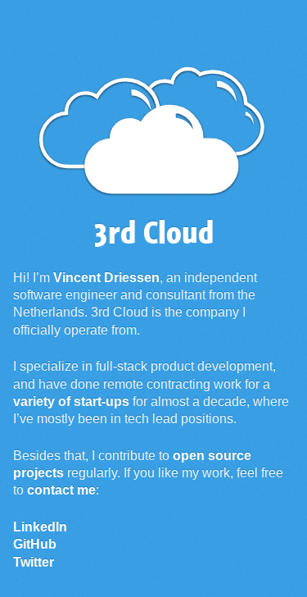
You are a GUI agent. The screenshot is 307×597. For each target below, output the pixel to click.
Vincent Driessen (106, 278)
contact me (61, 490)
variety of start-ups (71, 401)
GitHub (34, 544)
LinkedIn (40, 527)
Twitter (33, 562)
